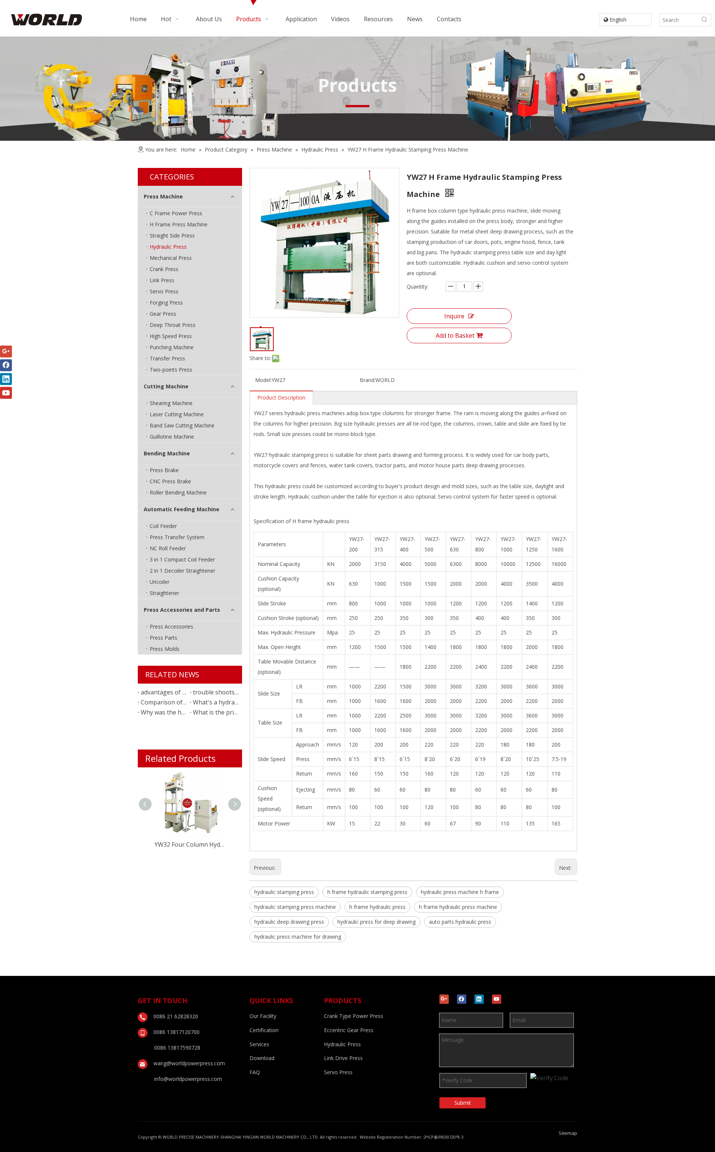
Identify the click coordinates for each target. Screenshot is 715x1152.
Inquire (454, 316)
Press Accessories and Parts (182, 609)
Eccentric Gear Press (349, 1030)
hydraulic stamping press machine (295, 906)
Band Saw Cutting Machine (182, 425)
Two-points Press (171, 369)
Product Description (281, 397)
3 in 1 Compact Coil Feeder (182, 559)
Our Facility (263, 1015)
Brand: (367, 380)
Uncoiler (159, 581)
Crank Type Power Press (353, 1015)
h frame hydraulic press (377, 906)
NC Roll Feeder (168, 548)
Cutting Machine (166, 386)
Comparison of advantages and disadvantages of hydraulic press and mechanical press (164, 702)
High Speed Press (171, 336)
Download (262, 1058)
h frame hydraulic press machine (458, 906)
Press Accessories (171, 626)
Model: (263, 380)
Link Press (162, 280)
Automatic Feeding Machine (181, 509)
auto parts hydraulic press (460, 921)
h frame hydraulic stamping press (367, 891)
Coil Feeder (163, 525)
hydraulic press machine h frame (460, 891)
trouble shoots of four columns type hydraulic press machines (216, 692)
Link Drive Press (343, 1058)
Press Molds (164, 648)
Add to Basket (455, 335)
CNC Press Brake (170, 481)
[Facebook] (461, 999)
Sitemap (568, 1133)
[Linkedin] (479, 999)
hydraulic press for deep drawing (376, 921)
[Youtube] (496, 999)
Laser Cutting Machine (177, 414)
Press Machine (163, 196)
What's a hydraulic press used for (216, 702)
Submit (462, 1102)
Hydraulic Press (168, 246)
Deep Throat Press (173, 324)
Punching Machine (172, 347)
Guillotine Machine (172, 436)
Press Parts (163, 637)
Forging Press (166, 302)
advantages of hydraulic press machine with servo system (164, 692)
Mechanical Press (171, 257)
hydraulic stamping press (284, 891)
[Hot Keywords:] (705, 20)
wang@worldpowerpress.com (189, 1063)
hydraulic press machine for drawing (297, 936)
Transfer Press (167, 358)
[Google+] (444, 999)
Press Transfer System (177, 537)
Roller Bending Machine (178, 492)
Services (259, 1044)
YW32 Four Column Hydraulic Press (190, 844)
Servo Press (164, 291)
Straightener (164, 592)
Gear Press (163, 313)
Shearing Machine (171, 403)
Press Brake (164, 470)
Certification (264, 1030)
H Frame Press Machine (178, 224)
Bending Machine (167, 453)
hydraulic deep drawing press (289, 921)
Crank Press (164, 269)
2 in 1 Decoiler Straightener (182, 570)
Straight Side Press (172, 235)
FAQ (255, 1072)
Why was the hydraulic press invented (164, 712)
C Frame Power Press (176, 213)
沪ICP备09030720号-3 (443, 1137)
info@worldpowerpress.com (188, 1078)
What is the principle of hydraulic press (216, 712)
